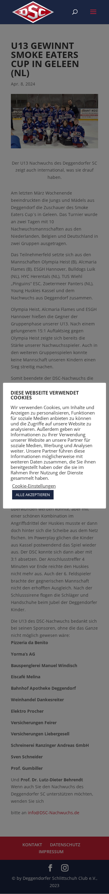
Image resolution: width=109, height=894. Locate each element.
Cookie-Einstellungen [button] (34, 486)
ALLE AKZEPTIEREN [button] (33, 494)
